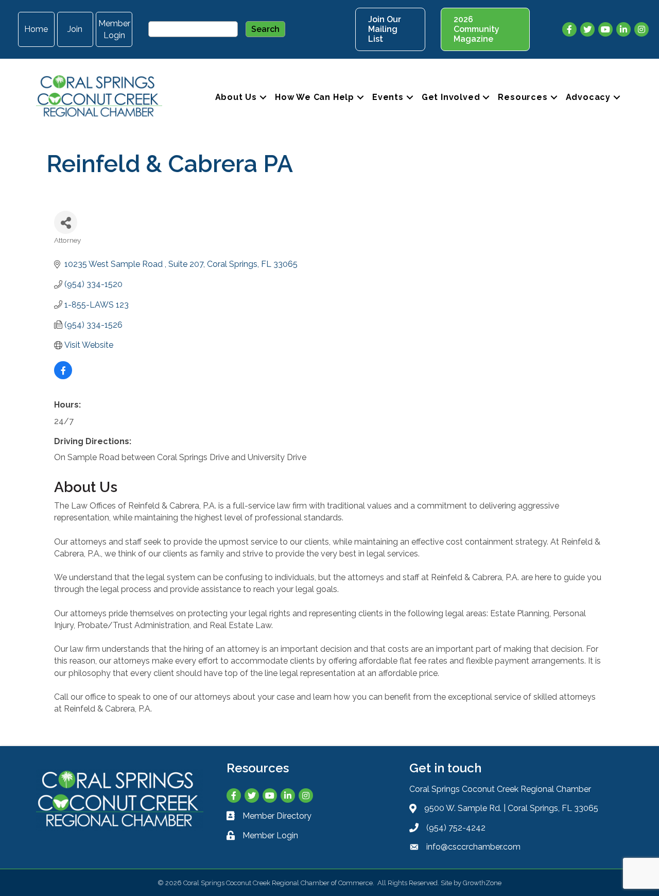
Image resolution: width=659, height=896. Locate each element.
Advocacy (588, 97)
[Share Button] (65, 222)
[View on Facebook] (63, 376)
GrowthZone (482, 883)
